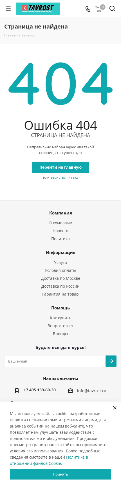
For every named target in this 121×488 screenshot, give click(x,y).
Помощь (60, 308)
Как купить (60, 317)
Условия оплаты (60, 270)
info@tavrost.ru (91, 390)
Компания (60, 213)
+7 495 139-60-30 (40, 389)
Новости (61, 230)
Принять (60, 474)
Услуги (60, 262)
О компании (60, 222)
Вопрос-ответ (61, 325)
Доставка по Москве (60, 278)
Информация (60, 252)
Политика (60, 238)
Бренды (60, 333)
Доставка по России (60, 286)
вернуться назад (64, 177)
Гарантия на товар (60, 294)
